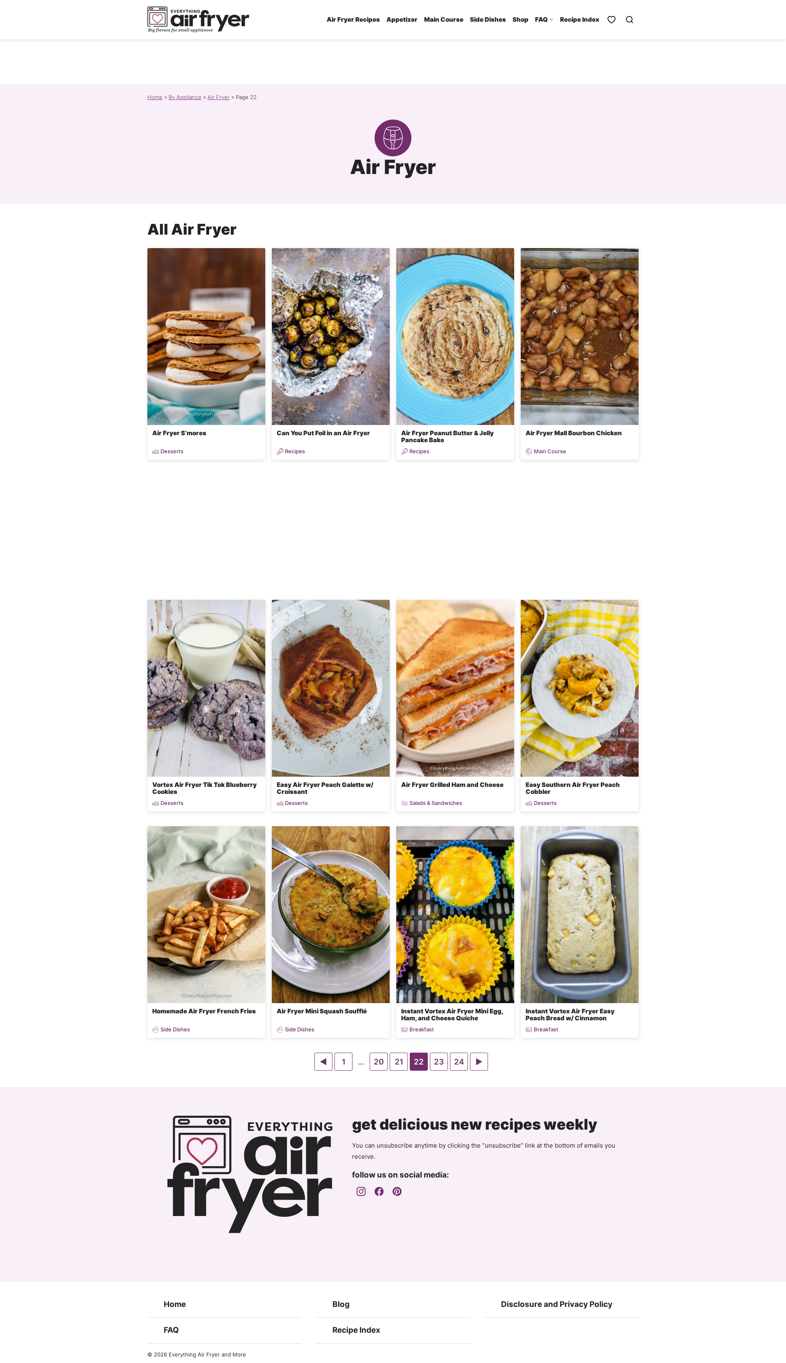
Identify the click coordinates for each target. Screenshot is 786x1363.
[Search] (630, 20)
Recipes (295, 451)
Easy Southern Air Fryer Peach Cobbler (573, 788)
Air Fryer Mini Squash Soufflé (322, 1011)
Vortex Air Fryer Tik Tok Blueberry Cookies (204, 788)
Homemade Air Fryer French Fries (204, 1011)
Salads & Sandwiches (435, 803)
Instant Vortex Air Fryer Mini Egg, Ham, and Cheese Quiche (452, 1014)
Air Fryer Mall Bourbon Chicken (574, 433)
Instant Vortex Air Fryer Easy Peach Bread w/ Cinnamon (570, 1014)
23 (441, 1064)
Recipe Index (579, 19)
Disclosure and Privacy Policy (556, 1304)
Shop (521, 19)
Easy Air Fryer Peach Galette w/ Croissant (325, 788)
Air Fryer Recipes (353, 19)
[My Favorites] (612, 20)
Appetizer (402, 19)
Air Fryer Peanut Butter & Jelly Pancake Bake (447, 436)
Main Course (443, 19)
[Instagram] (361, 1191)
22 (420, 1064)
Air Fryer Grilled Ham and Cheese (452, 785)
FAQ (541, 19)
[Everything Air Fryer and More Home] (198, 20)
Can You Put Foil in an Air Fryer (323, 433)
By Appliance (185, 97)
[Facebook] (379, 1191)
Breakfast (421, 1029)
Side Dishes (488, 19)
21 (401, 1064)
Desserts (171, 451)
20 (380, 1064)
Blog (341, 1304)
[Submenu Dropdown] (551, 19)
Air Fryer (219, 97)
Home (155, 97)
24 (461, 1064)
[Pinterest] (397, 1191)
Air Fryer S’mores (179, 433)
